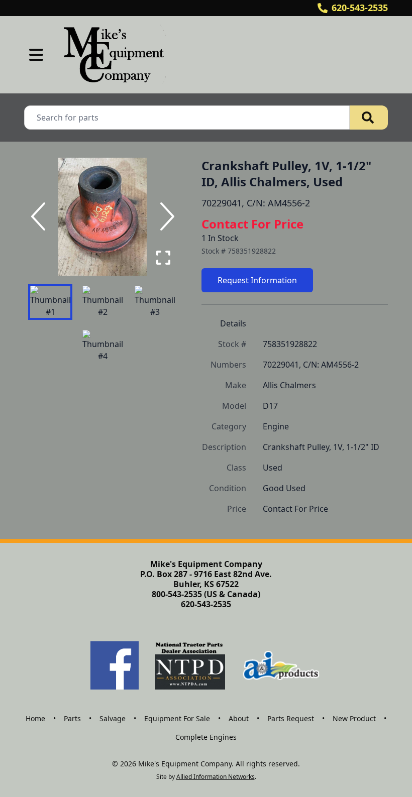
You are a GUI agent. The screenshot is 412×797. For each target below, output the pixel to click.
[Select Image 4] (102, 346)
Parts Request (290, 718)
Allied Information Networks (215, 776)
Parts (72, 718)
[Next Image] (165, 216)
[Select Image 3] (155, 302)
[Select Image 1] (50, 302)
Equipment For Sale (177, 718)
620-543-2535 (360, 8)
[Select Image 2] (102, 302)
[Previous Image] (40, 216)
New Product (354, 718)
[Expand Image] (163, 258)
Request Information (257, 280)
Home (35, 718)
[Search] (369, 117)
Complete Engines (206, 737)
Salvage (112, 718)
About (239, 718)
